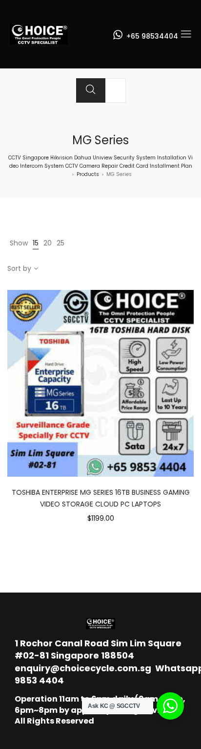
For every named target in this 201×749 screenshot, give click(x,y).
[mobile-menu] (186, 34)
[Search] (90, 90)
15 (36, 243)
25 (60, 243)
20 (47, 243)
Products (88, 174)
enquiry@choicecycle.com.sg (83, 668)
